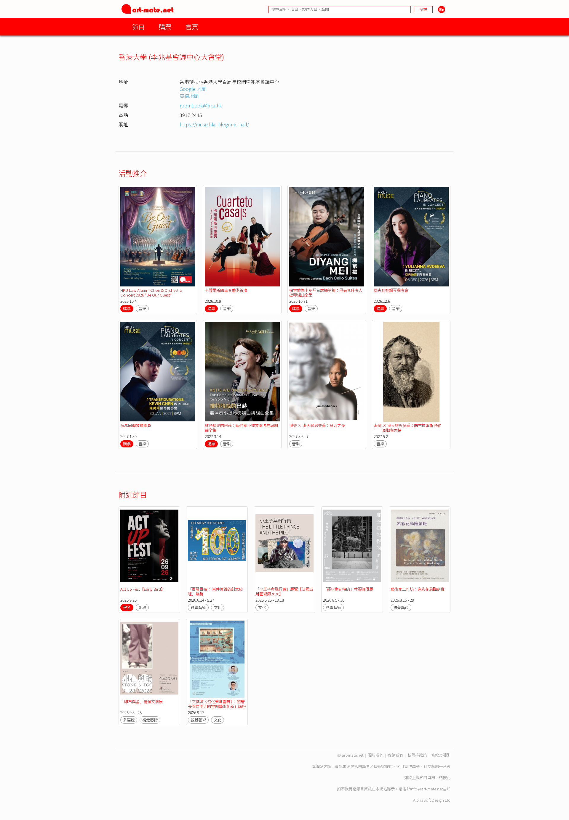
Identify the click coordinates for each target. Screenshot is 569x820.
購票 (165, 26)
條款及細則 (440, 755)
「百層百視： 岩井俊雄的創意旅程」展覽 (215, 591)
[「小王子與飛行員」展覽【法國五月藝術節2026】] (284, 546)
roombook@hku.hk (201, 105)
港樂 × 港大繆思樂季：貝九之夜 (317, 425)
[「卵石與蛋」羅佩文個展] (149, 659)
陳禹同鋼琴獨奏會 (135, 425)
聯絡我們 (395, 755)
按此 (446, 777)
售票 (192, 26)
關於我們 (375, 755)
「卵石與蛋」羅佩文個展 (141, 701)
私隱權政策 (417, 755)
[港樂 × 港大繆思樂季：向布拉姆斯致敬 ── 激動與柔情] (411, 371)
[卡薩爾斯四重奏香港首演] (242, 236)
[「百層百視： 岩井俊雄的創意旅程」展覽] (217, 546)
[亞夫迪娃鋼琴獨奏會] (411, 236)
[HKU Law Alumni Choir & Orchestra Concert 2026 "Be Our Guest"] (157, 236)
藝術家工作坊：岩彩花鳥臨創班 (418, 589)
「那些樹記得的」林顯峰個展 (348, 589)
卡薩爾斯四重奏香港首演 (226, 290)
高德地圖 (189, 95)
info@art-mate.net (426, 789)
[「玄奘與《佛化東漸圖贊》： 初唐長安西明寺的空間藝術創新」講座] (217, 659)
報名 (127, 607)
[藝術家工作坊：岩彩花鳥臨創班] (420, 546)
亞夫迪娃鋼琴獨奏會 (391, 290)
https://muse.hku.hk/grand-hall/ (214, 124)
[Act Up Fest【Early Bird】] (149, 546)
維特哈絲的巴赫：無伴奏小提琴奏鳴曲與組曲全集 (241, 428)
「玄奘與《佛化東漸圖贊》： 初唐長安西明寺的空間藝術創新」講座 (217, 704)
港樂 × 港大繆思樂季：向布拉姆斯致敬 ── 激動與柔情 (407, 428)
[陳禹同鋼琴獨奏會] (157, 371)
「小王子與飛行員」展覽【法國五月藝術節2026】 (284, 591)
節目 (138, 26)
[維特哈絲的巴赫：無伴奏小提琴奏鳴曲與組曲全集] (242, 371)
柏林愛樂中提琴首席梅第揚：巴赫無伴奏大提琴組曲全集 (325, 292)
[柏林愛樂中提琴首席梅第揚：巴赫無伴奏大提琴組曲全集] (326, 236)
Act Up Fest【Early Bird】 (142, 589)
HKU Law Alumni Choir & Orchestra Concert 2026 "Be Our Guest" (151, 292)
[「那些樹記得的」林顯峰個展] (352, 546)
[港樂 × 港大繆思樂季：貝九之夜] (326, 371)
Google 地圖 (193, 88)
